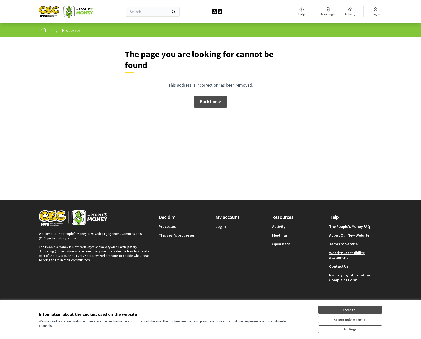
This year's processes (177, 235)
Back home (210, 101)
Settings (350, 329)
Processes (71, 30)
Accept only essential (350, 319)
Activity (279, 226)
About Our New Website (349, 235)
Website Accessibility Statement (347, 255)
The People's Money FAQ (349, 226)
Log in (220, 226)
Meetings (279, 235)
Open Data (281, 243)
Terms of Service (343, 243)
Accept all (350, 310)
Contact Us (338, 266)
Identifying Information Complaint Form (349, 277)
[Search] (173, 11)
